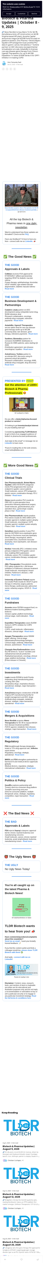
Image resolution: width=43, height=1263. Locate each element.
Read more (9, 289)
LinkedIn (29, 241)
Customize (21, 14)
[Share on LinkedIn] (14, 69)
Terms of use (28, 7)
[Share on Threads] (10, 69)
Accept (8, 14)
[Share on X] (7, 69)
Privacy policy (15, 7)
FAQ (27, 234)
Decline (34, 14)
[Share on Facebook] (3, 69)
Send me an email (12, 941)
